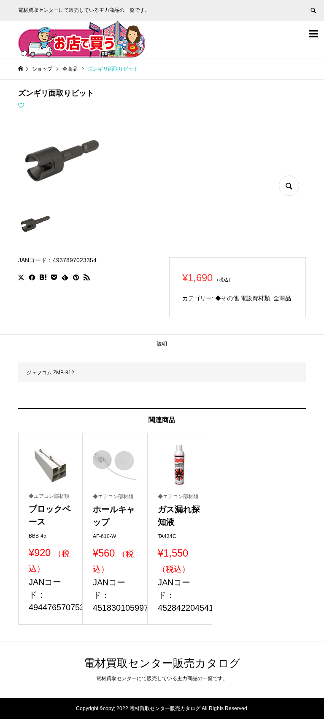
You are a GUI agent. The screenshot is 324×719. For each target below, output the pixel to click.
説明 (162, 344)
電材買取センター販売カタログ (162, 663)
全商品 (282, 298)
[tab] (162, 344)
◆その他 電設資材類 (242, 298)
